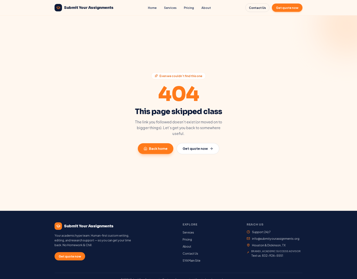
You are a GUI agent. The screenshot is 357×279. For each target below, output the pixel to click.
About (206, 8)
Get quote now (287, 8)
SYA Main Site (191, 260)
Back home (158, 148)
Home (152, 8)
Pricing (189, 8)
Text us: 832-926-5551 (267, 255)
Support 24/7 (261, 232)
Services (170, 8)
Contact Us (257, 8)
